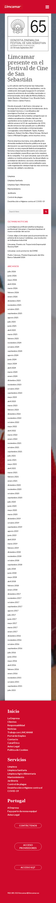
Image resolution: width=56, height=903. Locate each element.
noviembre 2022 (14, 418)
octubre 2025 (13, 309)
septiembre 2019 (15, 527)
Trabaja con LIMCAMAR (20, 732)
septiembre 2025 (15, 313)
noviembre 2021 (14, 443)
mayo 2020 (12, 510)
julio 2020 (12, 502)
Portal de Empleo (16, 735)
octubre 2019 (13, 523)
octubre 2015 (13, 682)
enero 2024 (12, 376)
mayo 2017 (12, 623)
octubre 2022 (13, 422)
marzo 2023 (12, 405)
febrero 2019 (13, 548)
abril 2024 (12, 368)
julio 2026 (12, 271)
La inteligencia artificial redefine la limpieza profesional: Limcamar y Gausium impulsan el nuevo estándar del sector (26, 229)
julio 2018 (12, 569)
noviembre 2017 (14, 598)
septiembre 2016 (15, 648)
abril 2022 (12, 430)
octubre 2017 (13, 602)
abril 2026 (12, 284)
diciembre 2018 (14, 552)
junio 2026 (12, 275)
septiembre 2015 (15, 686)
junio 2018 (12, 573)
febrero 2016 (13, 669)
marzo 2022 (12, 435)
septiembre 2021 (15, 451)
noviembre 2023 (14, 384)
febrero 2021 (13, 476)
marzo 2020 (12, 514)
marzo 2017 (12, 627)
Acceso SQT (28, 867)
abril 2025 (12, 330)
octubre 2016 (13, 644)
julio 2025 (12, 322)
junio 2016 (12, 657)
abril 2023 (12, 401)
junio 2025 (12, 326)
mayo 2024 (12, 363)
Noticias (11, 728)
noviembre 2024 (14, 342)
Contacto (12, 739)
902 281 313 (12, 893)
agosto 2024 (13, 355)
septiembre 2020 (15, 497)
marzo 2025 (12, 334)
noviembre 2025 (14, 305)
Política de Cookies (17, 749)
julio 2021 (12, 456)
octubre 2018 (13, 560)
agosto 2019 (13, 531)
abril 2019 (12, 539)
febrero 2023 (13, 409)
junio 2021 (12, 460)
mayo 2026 (12, 280)
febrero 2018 (13, 585)
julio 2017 (12, 615)
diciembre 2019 (14, 518)
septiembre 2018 (15, 564)
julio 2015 (12, 690)
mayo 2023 (12, 397)
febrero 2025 (13, 338)
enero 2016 (12, 673)
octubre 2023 (13, 389)
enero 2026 (12, 296)
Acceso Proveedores (28, 846)
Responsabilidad (16, 725)
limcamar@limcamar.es (28, 893)
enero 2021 (12, 481)
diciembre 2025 (14, 301)
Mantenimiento (14, 189)
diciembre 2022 (14, 414)
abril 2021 (12, 468)
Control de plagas (15, 197)
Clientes (11, 721)
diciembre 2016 (14, 636)
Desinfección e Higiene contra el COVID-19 (26, 201)
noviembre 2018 (14, 556)
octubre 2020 (13, 493)
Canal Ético (13, 742)
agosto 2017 (13, 610)
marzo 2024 (12, 372)
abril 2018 (12, 581)
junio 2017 (12, 619)
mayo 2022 (12, 426)
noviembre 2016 (14, 640)
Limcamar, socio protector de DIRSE (23, 251)
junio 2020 (12, 506)
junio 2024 (12, 359)
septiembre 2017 (15, 606)
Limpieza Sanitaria (15, 180)
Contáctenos (28, 825)
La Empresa (13, 718)
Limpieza (11, 176)
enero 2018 (12, 590)
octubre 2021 (13, 447)
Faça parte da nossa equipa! (22, 811)
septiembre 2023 (15, 393)
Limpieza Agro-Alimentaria (19, 184)
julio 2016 (12, 652)
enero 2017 (12, 631)
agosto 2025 (13, 317)
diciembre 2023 (14, 380)
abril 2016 (12, 665)
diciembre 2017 (14, 594)
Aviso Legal (13, 746)
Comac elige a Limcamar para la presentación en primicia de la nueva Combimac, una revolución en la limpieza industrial (28, 237)
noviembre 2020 (14, 489)
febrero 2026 (13, 292)
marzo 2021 (12, 472)
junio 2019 (12, 535)
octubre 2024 (13, 347)
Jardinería (12, 193)
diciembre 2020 (14, 485)
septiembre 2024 (15, 351)
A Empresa (13, 807)
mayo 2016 (12, 661)
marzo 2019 (12, 543)
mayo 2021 (12, 464)
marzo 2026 (12, 288)
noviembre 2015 (14, 677)
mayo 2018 (12, 577)
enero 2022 (12, 439)
